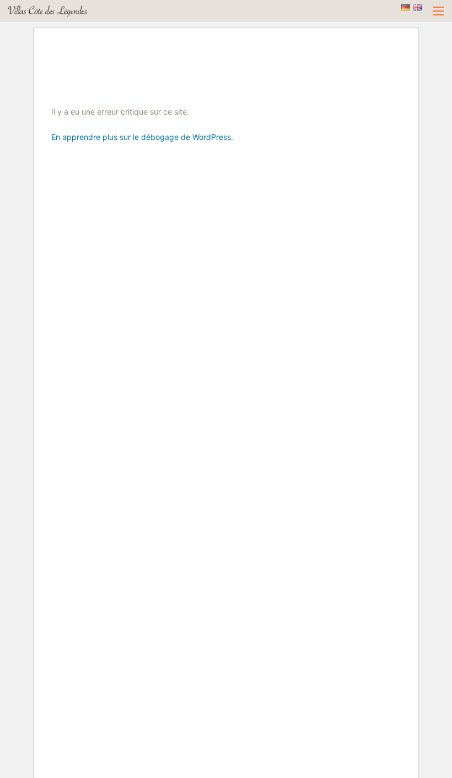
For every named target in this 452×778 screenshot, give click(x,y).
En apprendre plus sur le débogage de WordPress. (142, 137)
